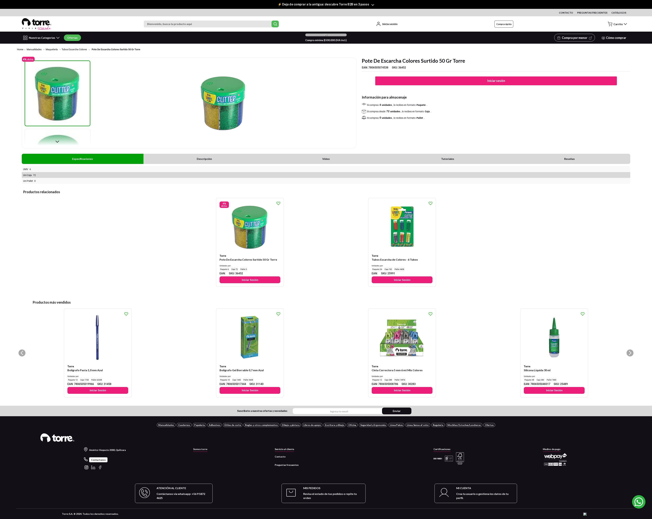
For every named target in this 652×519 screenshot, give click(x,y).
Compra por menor (574, 38)
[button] (326, 4)
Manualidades (34, 49)
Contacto (280, 456)
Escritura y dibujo (334, 425)
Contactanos (98, 459)
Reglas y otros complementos (261, 425)
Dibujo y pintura (291, 425)
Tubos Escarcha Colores (74, 49)
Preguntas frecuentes (287, 464)
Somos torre (200, 449)
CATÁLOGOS (618, 12)
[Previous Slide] (22, 352)
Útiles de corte (232, 425)
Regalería (438, 425)
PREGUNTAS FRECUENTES (592, 12)
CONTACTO (566, 12)
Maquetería (52, 49)
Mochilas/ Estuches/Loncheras (464, 425)
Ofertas (72, 37)
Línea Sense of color (418, 425)
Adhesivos (214, 425)
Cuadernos (184, 425)
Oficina (352, 425)
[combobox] (212, 24)
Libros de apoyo (312, 425)
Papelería (199, 425)
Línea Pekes (396, 425)
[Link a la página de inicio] (20, 49)
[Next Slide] (630, 352)
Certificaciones (441, 449)
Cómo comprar (616, 38)
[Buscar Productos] (275, 24)
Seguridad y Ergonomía (373, 425)
